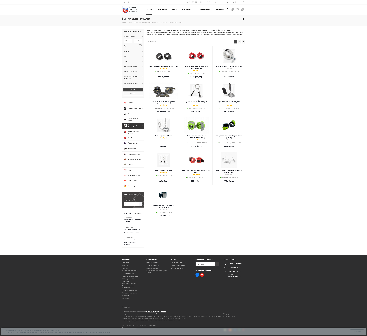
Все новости (138, 213)
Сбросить (133, 94)
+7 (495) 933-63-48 (234, 263)
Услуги (173, 259)
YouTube (128, 2)
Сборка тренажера (177, 268)
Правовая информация (130, 276)
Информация (151, 259)
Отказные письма (128, 273)
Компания (126, 259)
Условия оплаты (152, 263)
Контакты (125, 296)
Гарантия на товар (153, 268)
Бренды (125, 265)
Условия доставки (152, 265)
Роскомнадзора (162, 314)
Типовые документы (129, 293)
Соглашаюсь (357, 331)
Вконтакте (124, 2)
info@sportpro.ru (234, 267)
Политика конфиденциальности (129, 282)
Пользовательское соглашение (128, 286)
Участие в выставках (129, 271)
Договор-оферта (128, 279)
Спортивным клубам (178, 263)
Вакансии (125, 298)
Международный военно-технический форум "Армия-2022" (132, 242)
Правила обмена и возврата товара (156, 271)
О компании (126, 263)
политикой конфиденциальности (76, 332)
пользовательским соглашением (99, 332)
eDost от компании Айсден (156, 312)
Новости (125, 268)
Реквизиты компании (129, 290)
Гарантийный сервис (178, 265)
